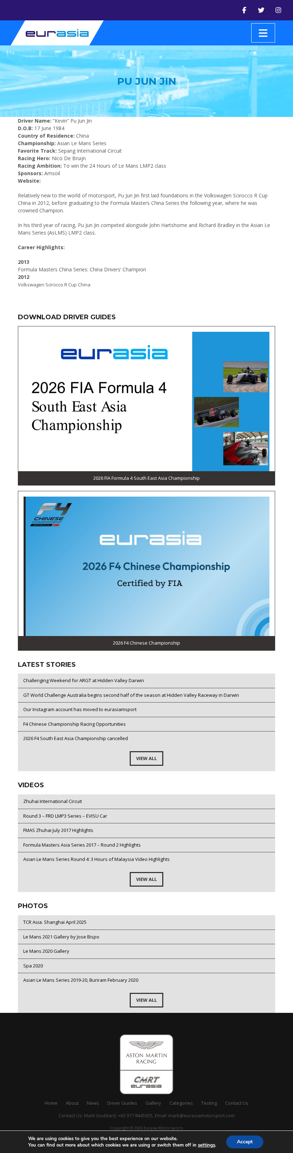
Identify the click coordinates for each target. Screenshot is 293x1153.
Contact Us (236, 1103)
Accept (245, 1141)
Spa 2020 (33, 965)
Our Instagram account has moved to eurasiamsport (79, 709)
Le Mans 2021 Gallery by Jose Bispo (61, 936)
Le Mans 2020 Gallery (46, 951)
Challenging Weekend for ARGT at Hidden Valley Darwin (83, 680)
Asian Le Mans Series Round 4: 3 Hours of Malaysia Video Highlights (96, 859)
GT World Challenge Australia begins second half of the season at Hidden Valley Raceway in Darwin (131, 695)
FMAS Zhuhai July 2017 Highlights (58, 830)
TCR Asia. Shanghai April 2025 (54, 922)
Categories (181, 1103)
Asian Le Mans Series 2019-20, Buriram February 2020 (80, 980)
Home (51, 1103)
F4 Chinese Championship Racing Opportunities (74, 724)
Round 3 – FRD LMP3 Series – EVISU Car (65, 816)
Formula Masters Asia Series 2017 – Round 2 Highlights (82, 845)
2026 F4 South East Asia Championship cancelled (75, 738)
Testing (209, 1103)
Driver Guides (122, 1103)
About (72, 1103)
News (93, 1103)
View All (146, 758)
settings (206, 1145)
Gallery (153, 1103)
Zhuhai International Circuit (52, 801)
